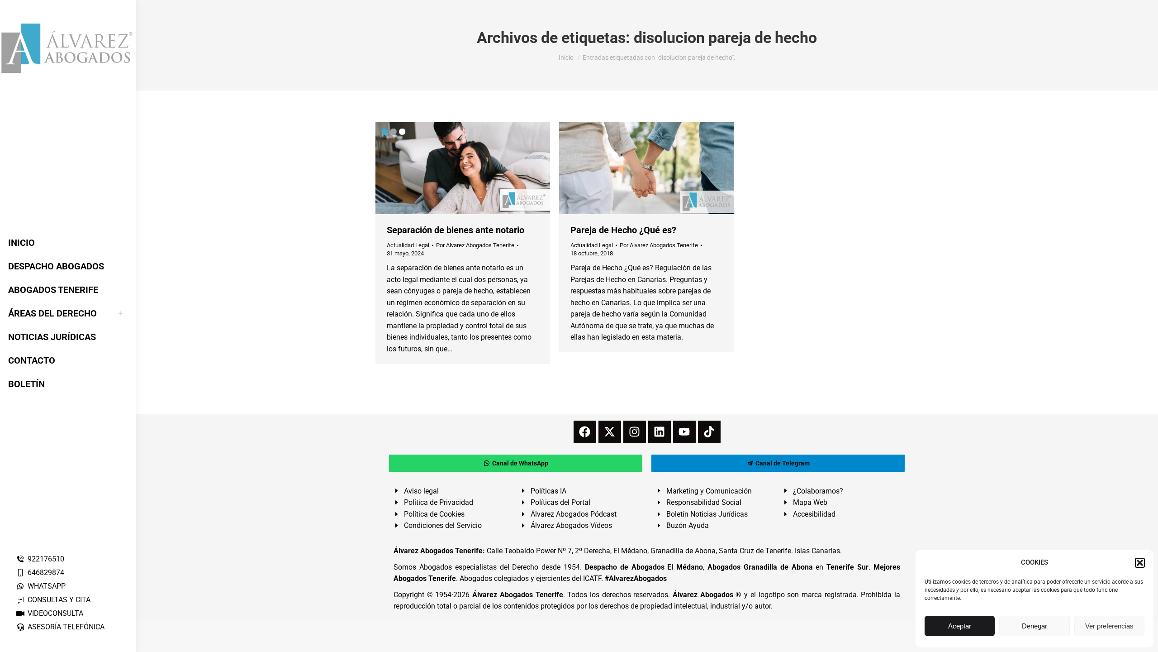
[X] (609, 432)
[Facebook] (585, 432)
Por (475, 245)
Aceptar (959, 626)
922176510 (46, 559)
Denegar (1034, 626)
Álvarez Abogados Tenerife (517, 594)
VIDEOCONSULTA (55, 613)
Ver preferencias (1109, 626)
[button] (1139, 562)
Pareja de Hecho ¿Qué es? (623, 230)
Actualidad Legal (408, 245)
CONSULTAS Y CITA (59, 599)
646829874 (46, 572)
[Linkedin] (659, 432)
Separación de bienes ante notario (455, 230)
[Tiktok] (709, 432)
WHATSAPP (47, 586)
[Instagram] (634, 432)
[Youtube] (684, 432)
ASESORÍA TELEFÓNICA (66, 627)
